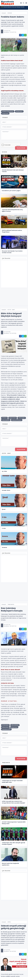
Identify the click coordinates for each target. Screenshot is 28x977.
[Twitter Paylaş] (23, 35)
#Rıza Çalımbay (14, 725)
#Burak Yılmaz (5, 727)
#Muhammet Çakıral (16, 420)
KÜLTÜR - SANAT (11, 309)
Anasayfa (4, 13)
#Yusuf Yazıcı (14, 727)
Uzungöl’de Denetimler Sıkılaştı (14, 7)
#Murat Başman (5, 420)
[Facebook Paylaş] (20, 35)
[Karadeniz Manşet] (7, 3)
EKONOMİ (10, 13)
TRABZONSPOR (11, 604)
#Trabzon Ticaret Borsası (7, 111)
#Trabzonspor (13, 417)
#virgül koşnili (5, 113)
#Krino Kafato (22, 417)
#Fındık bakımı (19, 111)
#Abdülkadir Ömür (6, 729)
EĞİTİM (9, 922)
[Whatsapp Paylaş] (25, 35)
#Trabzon (4, 417)
